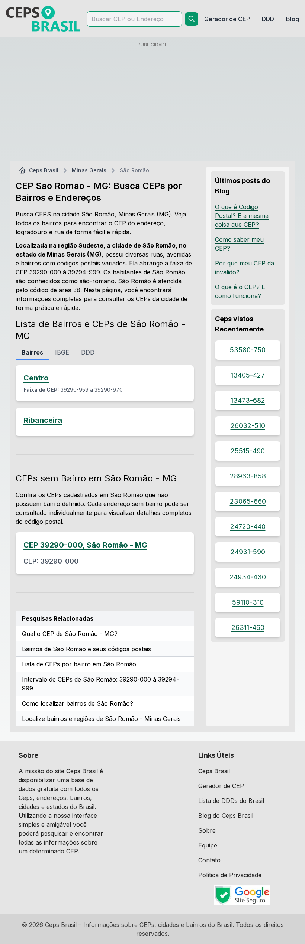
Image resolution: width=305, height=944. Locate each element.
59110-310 (248, 602)
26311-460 (247, 627)
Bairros (32, 352)
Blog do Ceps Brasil (225, 815)
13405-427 (248, 375)
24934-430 (247, 577)
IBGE (62, 352)
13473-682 (248, 400)
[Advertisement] (152, 103)
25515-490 (248, 451)
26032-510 (248, 425)
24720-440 (248, 526)
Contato (209, 860)
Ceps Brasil (43, 170)
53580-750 (248, 350)
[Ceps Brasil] (43, 19)
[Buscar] (191, 19)
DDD (87, 352)
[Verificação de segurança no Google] (242, 895)
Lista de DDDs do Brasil (231, 800)
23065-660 (248, 501)
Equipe (207, 845)
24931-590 (248, 552)
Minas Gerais (89, 170)
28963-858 (248, 476)
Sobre (207, 830)
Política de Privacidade (229, 875)
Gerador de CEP (221, 786)
